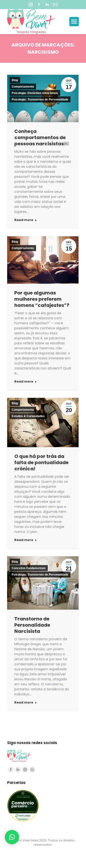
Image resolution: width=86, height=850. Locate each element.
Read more (23, 220)
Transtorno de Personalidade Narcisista (32, 625)
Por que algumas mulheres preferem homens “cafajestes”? (41, 299)
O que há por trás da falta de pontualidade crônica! (41, 462)
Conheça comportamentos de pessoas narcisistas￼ (41, 137)
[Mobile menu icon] (74, 21)
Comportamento (23, 86)
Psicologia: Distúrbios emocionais (35, 93)
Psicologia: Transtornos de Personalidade (40, 99)
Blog (15, 80)
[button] (12, 837)
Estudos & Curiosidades (28, 416)
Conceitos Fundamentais (29, 568)
